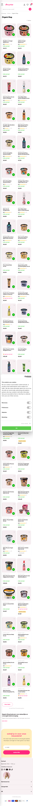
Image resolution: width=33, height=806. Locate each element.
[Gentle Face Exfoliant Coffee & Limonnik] (9, 283)
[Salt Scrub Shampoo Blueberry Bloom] (24, 593)
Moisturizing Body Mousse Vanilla (7, 153)
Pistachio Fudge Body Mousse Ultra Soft (8, 433)
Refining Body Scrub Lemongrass (23, 635)
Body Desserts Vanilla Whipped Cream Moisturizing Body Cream (8, 349)
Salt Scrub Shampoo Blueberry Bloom (23, 604)
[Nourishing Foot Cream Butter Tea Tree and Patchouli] (24, 367)
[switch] (29, 407)
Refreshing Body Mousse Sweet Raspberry (7, 181)
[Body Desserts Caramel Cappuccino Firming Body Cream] (9, 565)
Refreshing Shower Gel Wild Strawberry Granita (24, 576)
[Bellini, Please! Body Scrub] (9, 509)
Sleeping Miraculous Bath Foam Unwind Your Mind (8, 237)
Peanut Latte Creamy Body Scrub (8, 492)
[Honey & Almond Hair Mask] (9, 593)
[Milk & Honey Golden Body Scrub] (24, 537)
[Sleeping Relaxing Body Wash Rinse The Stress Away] (9, 367)
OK (16, 428)
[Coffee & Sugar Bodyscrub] (24, 30)
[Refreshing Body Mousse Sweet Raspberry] (9, 170)
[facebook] (10, 769)
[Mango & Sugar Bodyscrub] (9, 58)
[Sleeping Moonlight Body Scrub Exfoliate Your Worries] (24, 283)
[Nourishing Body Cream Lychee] (24, 339)
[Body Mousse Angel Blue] (9, 537)
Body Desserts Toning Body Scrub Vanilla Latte (23, 492)
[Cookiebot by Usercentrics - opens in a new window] (24, 377)
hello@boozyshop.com (6, 766)
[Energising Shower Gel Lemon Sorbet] (24, 680)
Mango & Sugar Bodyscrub (7, 69)
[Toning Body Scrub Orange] (24, 652)
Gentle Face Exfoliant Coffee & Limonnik (8, 293)
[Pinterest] (4, 769)
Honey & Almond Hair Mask (8, 604)
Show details (24, 423)
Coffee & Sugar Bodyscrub (22, 41)
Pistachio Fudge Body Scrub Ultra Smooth (23, 464)
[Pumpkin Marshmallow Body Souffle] (9, 114)
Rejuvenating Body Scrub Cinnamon (23, 237)
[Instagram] (2, 769)
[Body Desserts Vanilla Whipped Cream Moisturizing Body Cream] (9, 339)
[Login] (24, 4)
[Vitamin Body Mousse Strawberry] (9, 453)
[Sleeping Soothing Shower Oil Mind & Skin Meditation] (24, 142)
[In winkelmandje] (13, 34)
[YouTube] (7, 769)
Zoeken (30, 9)
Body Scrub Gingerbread (6, 209)
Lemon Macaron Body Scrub (8, 635)
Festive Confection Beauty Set (23, 520)
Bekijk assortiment (2, 4)
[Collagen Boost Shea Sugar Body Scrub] (24, 170)
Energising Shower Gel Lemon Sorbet (24, 691)
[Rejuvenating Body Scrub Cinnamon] (24, 227)
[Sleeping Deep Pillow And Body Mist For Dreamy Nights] (24, 58)
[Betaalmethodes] (5, 801)
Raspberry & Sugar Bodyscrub (8, 41)
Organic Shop (6, 39)
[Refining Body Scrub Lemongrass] (24, 624)
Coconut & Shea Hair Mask (23, 433)
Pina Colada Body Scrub (7, 265)
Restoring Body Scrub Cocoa (8, 663)
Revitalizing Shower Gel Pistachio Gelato (8, 321)
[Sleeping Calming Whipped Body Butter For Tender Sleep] (24, 311)
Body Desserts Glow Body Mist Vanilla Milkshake (23, 125)
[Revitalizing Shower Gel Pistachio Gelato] (9, 311)
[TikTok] (12, 769)
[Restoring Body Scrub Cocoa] (9, 652)
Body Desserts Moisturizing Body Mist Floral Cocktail (9, 691)
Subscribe (16, 752)
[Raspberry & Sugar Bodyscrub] (9, 30)
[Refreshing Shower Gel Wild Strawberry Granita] (24, 565)
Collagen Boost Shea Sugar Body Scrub (23, 181)
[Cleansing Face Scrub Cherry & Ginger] (9, 86)
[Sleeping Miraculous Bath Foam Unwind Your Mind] (9, 227)
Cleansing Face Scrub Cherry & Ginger (8, 97)
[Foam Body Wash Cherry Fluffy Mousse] (24, 198)
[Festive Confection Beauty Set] (24, 509)
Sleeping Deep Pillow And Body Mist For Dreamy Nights (23, 69)
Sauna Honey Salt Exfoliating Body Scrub (24, 265)
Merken (9, 13)
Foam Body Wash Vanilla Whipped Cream (24, 97)
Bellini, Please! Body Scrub (8, 520)
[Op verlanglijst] (14, 25)
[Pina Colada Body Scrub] (9, 255)
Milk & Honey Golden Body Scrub (23, 548)
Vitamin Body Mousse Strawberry (8, 464)
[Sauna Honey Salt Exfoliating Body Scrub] (24, 255)
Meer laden (7, 704)
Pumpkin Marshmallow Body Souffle (9, 125)
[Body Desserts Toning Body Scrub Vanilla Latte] (24, 481)
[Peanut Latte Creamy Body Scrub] (9, 481)
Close (16, 782)
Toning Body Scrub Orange (23, 663)
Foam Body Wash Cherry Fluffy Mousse (23, 209)
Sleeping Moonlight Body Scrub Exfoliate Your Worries (23, 293)
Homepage (3, 13)
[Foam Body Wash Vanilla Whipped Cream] (24, 86)
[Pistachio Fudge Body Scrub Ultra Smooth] (24, 453)
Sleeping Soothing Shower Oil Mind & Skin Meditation (24, 153)
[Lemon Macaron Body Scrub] (9, 624)
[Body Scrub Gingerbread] (9, 198)
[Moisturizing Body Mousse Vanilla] (9, 142)
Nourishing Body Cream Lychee (22, 349)
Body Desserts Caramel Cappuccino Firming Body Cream (9, 576)
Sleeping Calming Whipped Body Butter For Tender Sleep (23, 321)
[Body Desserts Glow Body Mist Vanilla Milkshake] (24, 114)
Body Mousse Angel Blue (8, 548)
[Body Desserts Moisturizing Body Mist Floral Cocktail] (9, 680)
